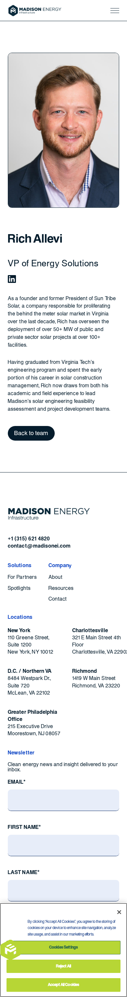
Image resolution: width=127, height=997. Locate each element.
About (56, 577)
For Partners (22, 577)
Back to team (31, 433)
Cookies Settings (63, 947)
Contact (58, 599)
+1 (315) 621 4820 (28, 539)
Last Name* (23, 872)
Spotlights (19, 588)
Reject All (63, 966)
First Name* (24, 827)
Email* (17, 782)
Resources (61, 588)
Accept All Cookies (63, 984)
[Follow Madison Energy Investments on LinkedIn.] (12, 279)
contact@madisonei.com (39, 546)
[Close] (119, 912)
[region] (63, 950)
